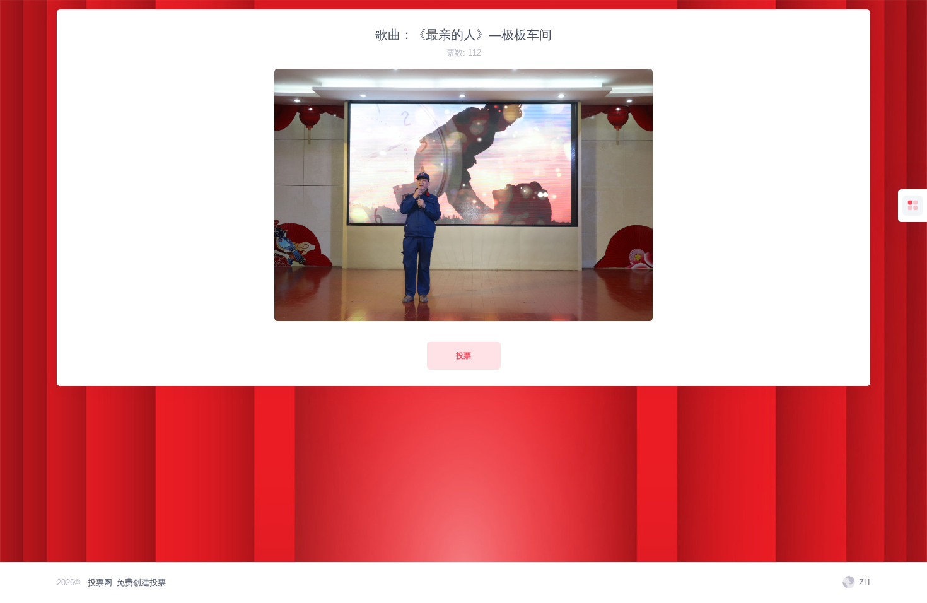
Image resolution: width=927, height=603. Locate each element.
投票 (463, 355)
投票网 (100, 582)
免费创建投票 (141, 582)
